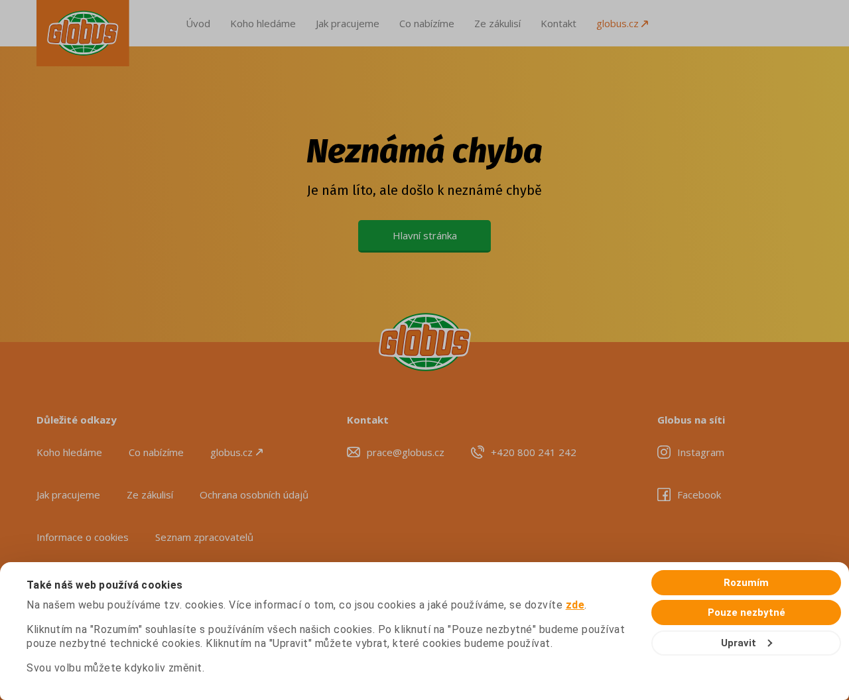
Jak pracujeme (347, 23)
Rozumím (746, 583)
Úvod (198, 23)
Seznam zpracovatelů (204, 537)
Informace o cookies (82, 537)
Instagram (700, 452)
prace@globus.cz (405, 452)
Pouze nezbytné (746, 612)
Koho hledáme (263, 23)
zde (575, 605)
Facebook (699, 494)
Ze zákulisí (497, 23)
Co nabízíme (426, 23)
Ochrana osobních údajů (254, 494)
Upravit (738, 643)
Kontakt (558, 23)
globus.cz (618, 23)
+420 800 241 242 (533, 452)
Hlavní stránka (425, 235)
